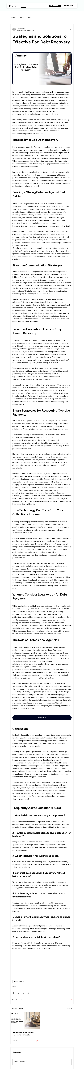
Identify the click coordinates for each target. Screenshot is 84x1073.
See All (69, 1008)
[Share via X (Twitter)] (18, 993)
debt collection (19, 981)
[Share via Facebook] (13, 993)
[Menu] (23, 5)
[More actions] (70, 29)
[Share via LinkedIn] (23, 993)
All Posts (13, 17)
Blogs (22, 17)
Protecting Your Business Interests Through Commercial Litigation (24, 1033)
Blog (29, 17)
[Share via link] (28, 993)
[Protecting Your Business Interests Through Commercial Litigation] (25, 1020)
